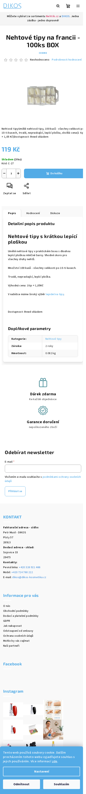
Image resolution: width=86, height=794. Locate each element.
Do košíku (56, 173)
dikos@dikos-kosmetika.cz (29, 577)
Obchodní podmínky (16, 611)
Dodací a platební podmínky (20, 616)
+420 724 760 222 (22, 572)
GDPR (6, 621)
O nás (6, 606)
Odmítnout (21, 784)
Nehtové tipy (53, 339)
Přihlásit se (15, 491)
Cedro (43, 53)
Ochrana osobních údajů (18, 636)
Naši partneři (11, 646)
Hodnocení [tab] (33, 213)
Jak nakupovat (12, 626)
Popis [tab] (12, 213)
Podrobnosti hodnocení (67, 60)
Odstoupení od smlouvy (18, 631)
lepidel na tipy (55, 294)
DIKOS (66, 16)
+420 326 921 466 (29, 567)
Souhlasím (61, 784)
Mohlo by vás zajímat (16, 641)
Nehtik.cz (52, 16)
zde (54, 761)
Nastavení (41, 771)
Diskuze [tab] (55, 213)
